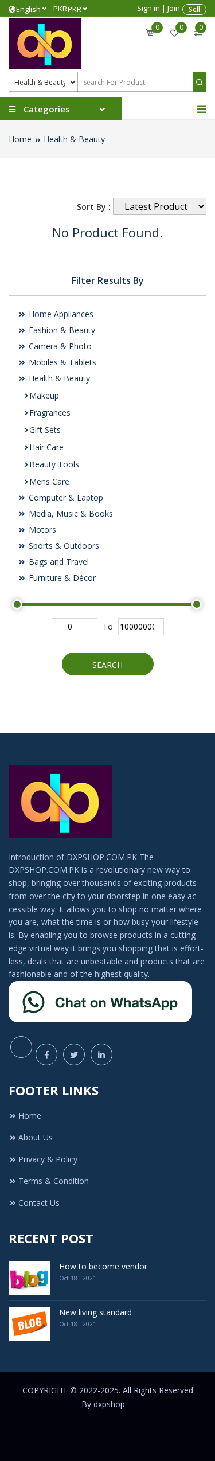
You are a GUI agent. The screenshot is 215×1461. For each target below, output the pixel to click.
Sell (194, 9)
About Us (35, 1137)
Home (20, 139)
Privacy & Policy (47, 1159)
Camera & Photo (59, 346)
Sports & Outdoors (62, 545)
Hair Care (46, 447)
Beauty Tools (54, 464)
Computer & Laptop (64, 497)
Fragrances (50, 412)
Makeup (44, 395)
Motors (41, 529)
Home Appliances (59, 313)
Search (107, 664)
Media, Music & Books (69, 513)
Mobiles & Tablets (61, 362)
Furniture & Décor (61, 577)
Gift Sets (45, 429)
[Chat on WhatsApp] (100, 1000)
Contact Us (39, 1202)
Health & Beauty (74, 139)
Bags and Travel (57, 561)
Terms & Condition (53, 1180)
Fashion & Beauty (60, 330)
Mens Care (49, 481)
